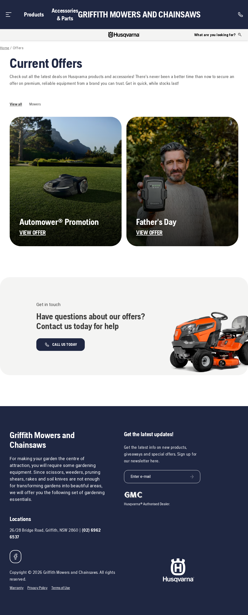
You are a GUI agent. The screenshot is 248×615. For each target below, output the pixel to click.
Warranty (16, 587)
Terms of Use (60, 587)
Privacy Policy (37, 587)
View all (16, 104)
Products (34, 14)
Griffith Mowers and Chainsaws (139, 14)
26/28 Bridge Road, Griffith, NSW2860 (44, 530)
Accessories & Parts (65, 14)
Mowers (35, 104)
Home (4, 48)
